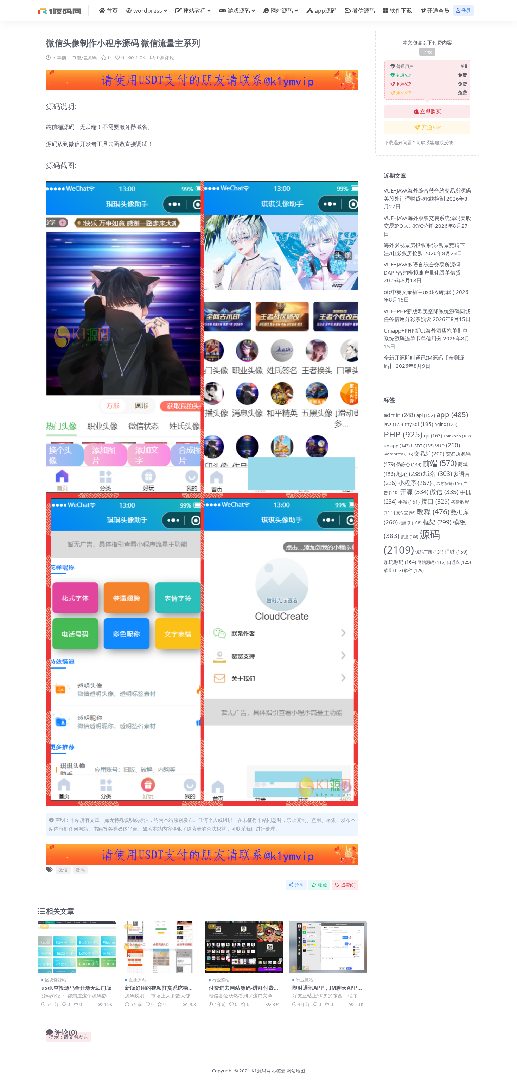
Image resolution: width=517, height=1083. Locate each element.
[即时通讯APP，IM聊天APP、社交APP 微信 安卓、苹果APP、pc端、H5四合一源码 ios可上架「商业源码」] (328, 947)
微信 (63, 870)
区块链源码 (55, 980)
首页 (112, 10)
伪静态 (408, 464)
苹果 (393, 570)
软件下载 (401, 10)
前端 (440, 463)
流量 (409, 536)
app (452, 414)
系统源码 (400, 562)
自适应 (459, 562)
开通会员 (438, 10)
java (393, 424)
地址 (409, 474)
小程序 (415, 483)
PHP (403, 434)
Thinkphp (457, 436)
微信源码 (363, 10)
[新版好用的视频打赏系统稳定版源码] (160, 947)
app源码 (325, 10)
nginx (445, 424)
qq (433, 435)
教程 (433, 511)
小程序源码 (447, 483)
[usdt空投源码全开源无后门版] (77, 947)
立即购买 (430, 111)
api (425, 415)
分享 (299, 885)
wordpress (147, 10)
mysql (418, 423)
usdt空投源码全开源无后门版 (76, 987)
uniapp (397, 445)
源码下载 (429, 552)
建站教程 (194, 10)
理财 (456, 551)
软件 (414, 570)
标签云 (279, 1071)
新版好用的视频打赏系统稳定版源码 (159, 990)
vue (447, 445)
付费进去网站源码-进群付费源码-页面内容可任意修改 (244, 990)
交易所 (429, 453)
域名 (437, 473)
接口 (435, 501)
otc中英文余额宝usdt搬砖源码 (419, 291)
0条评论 (165, 57)
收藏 (322, 885)
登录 (466, 10)
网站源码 (281, 10)
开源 (414, 491)
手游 (409, 502)
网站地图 (296, 1071)
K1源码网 (261, 1071)
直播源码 (137, 980)
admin (399, 415)
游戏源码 (239, 10)
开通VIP (431, 127)
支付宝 (405, 512)
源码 (80, 870)
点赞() (348, 885)
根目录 (410, 522)
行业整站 (220, 980)
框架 (437, 522)
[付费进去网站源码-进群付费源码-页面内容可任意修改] (244, 947)
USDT (422, 445)
